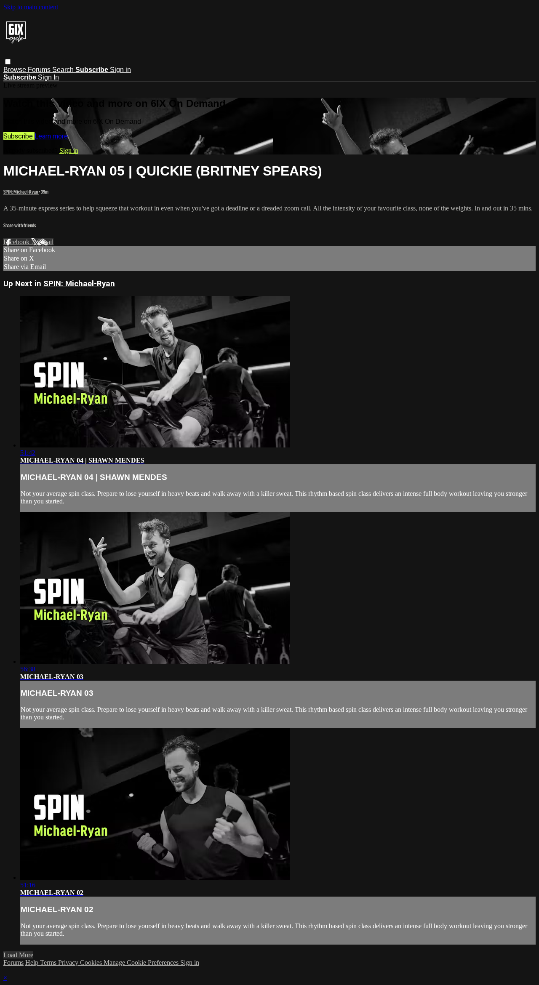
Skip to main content (30, 7)
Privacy (69, 962)
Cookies (92, 962)
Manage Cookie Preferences (142, 962)
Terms (49, 962)
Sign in (120, 69)
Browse (15, 69)
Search (63, 69)
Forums (40, 69)
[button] (8, 61)
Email (45, 241)
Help (32, 962)
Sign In (48, 77)
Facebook (17, 241)
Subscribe (19, 136)
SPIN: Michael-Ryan (21, 191)
